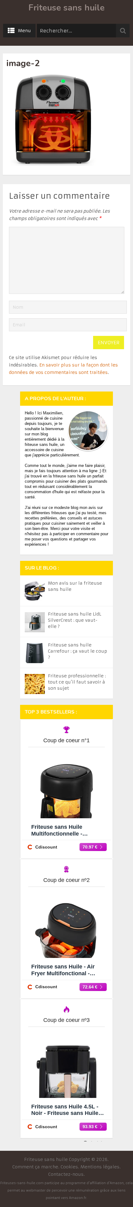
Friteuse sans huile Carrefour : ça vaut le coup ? (77, 651)
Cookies (69, 1167)
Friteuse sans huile (66, 8)
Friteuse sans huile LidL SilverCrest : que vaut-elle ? (74, 620)
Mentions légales (99, 1167)
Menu (24, 30)
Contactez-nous (66, 1174)
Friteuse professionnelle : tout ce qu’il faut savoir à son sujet (77, 682)
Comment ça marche (35, 1167)
